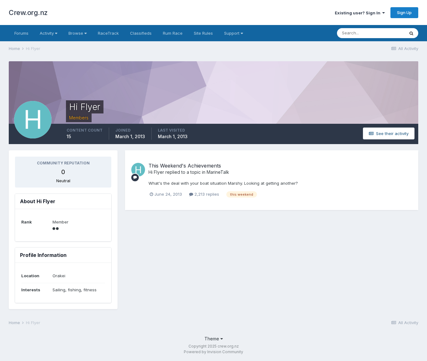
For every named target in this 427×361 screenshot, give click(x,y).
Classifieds (141, 33)
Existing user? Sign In (358, 12)
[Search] (411, 33)
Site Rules (203, 33)
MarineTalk (218, 172)
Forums (21, 33)
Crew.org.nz (28, 12)
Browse (76, 33)
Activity (47, 33)
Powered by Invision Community (213, 351)
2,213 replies (206, 194)
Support (232, 33)
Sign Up (404, 12)
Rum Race (173, 33)
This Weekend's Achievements (184, 166)
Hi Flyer (156, 172)
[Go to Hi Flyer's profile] (138, 170)
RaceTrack (108, 33)
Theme (212, 338)
